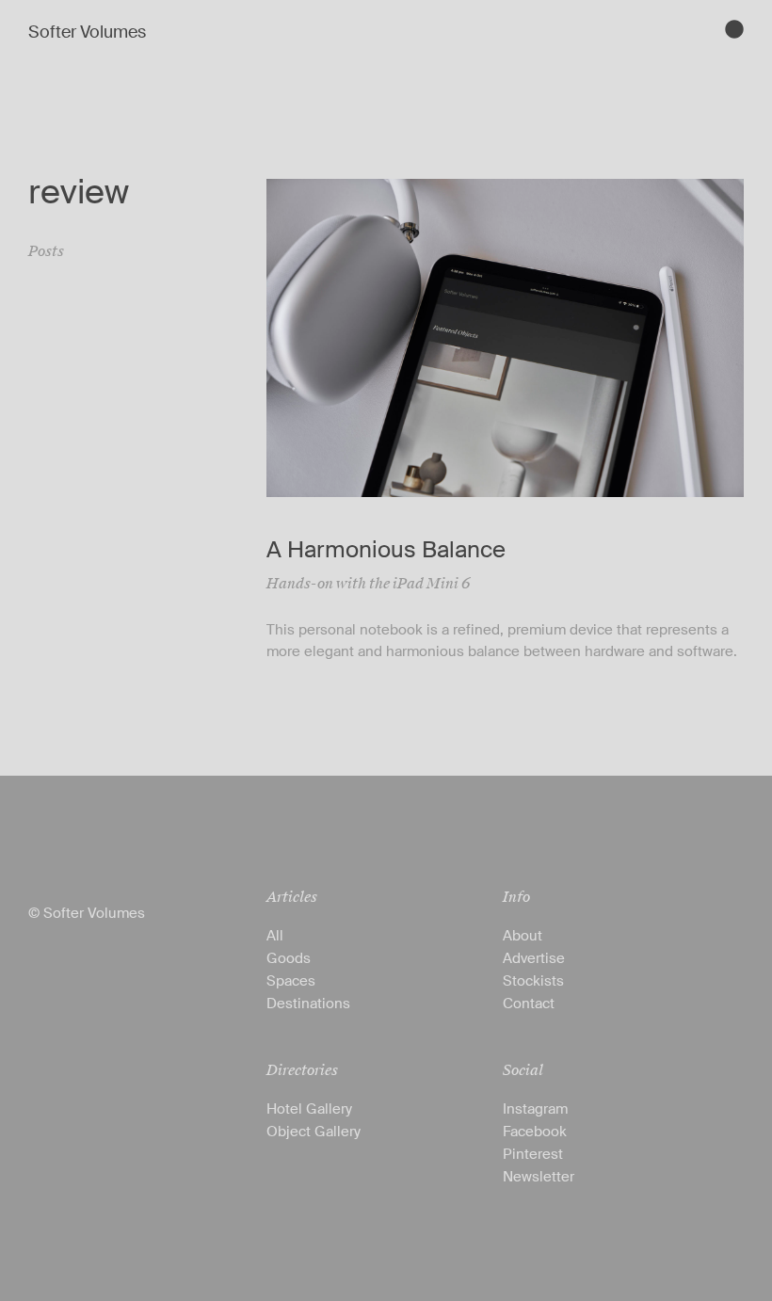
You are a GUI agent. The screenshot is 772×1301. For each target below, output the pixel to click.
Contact (529, 1003)
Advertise (534, 958)
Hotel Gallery (309, 1109)
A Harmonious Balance (386, 549)
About (522, 935)
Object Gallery (313, 1131)
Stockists (533, 981)
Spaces (290, 981)
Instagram (535, 1109)
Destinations (308, 1003)
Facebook (535, 1131)
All (274, 935)
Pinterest (533, 1154)
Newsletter (538, 1176)
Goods (288, 958)
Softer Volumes (87, 32)
